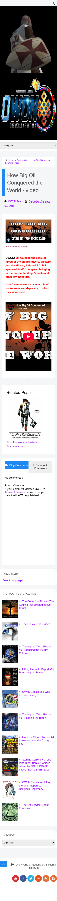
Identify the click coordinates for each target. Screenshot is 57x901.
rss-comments (53, 878)
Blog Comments (18, 465)
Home (11, 160)
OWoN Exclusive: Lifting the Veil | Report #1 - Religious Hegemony (35, 785)
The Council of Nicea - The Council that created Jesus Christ (36, 605)
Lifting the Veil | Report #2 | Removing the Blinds (36, 671)
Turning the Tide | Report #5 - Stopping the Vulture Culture (35, 650)
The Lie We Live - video (35, 624)
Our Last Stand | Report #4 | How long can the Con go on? (36, 740)
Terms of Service (15, 492)
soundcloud (38, 878)
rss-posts (46, 878)
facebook (23, 878)
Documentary (23, 160)
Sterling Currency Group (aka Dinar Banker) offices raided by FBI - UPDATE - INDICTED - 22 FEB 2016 (35, 764)
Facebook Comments (41, 467)
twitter (30, 878)
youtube (15, 878)
